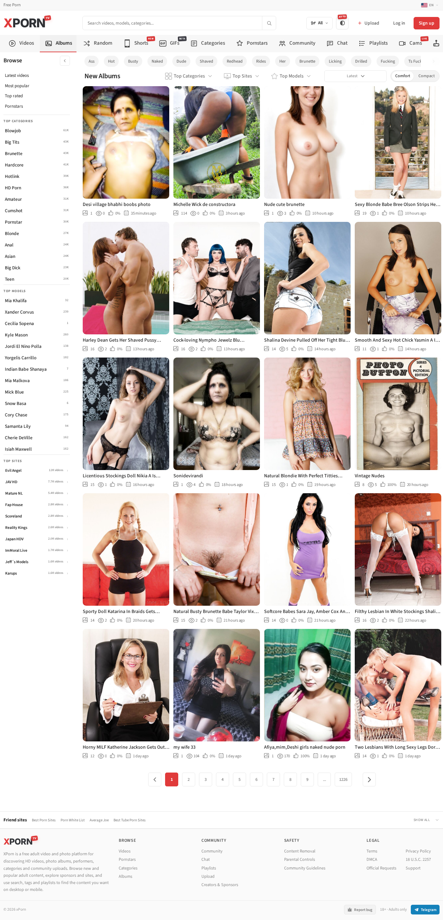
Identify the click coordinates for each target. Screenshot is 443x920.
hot (111, 61)
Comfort (402, 76)
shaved (206, 61)
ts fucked (417, 61)
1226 (343, 779)
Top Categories (189, 76)
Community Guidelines (304, 868)
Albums (125, 876)
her (282, 61)
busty (133, 61)
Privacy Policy (418, 851)
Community (212, 851)
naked (157, 61)
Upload (208, 876)
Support (413, 868)
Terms (372, 851)
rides (261, 61)
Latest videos (17, 75)
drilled (361, 61)
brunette (307, 61)
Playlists (208, 868)
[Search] (269, 23)
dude (181, 61)
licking (335, 61)
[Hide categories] (65, 61)
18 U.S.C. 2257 (418, 859)
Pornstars (14, 106)
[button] (435, 61)
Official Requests (381, 868)
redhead (235, 61)
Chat (205, 859)
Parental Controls (299, 859)
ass (91, 61)
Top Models (292, 76)
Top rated (14, 96)
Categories (128, 868)
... (324, 779)
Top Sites (242, 76)
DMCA (372, 859)
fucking (388, 61)
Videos (124, 851)
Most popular (17, 86)
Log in (399, 23)
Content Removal (299, 851)
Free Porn (12, 5)
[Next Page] (369, 779)
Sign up (426, 23)
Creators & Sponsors (219, 885)
